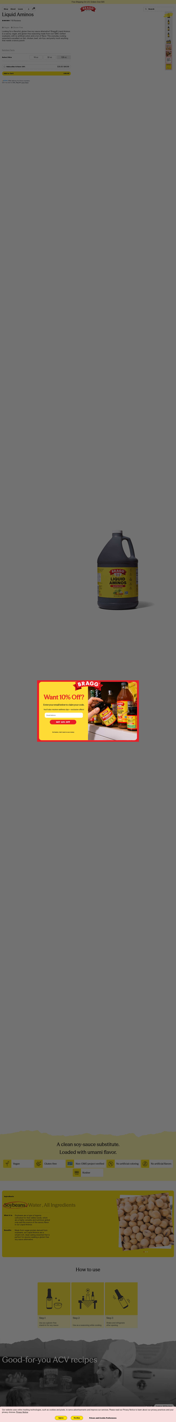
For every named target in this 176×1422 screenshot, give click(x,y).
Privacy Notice (22, 1412)
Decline (77, 1418)
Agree (61, 1418)
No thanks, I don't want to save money (63, 732)
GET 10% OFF (63, 722)
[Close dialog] (134, 684)
